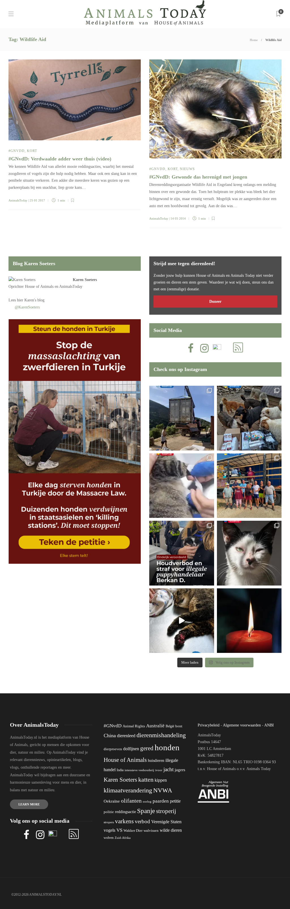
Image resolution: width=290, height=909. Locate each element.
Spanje (146, 810)
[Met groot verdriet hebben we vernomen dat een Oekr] (249, 620)
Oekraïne (112, 801)
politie (109, 812)
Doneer (215, 301)
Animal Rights (134, 726)
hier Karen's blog (30, 300)
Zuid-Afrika (123, 837)
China (110, 735)
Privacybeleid (208, 725)
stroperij (166, 811)
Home (254, 40)
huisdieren (156, 760)
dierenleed (126, 735)
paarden (161, 801)
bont (178, 726)
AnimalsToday (17, 200)
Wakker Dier (132, 831)
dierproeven (113, 749)
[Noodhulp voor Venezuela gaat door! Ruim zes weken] (249, 553)
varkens (124, 821)
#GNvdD (16, 151)
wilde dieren (171, 830)
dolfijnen (131, 748)
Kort (32, 151)
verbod (142, 821)
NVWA (162, 790)
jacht (168, 769)
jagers (180, 769)
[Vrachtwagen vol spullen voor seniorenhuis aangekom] (249, 485)
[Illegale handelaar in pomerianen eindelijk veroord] (181, 553)
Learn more (29, 804)
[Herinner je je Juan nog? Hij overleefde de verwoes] (181, 485)
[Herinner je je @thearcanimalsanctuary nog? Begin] (181, 418)
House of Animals (39, 286)
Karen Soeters (85, 280)
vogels (109, 830)
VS (119, 830)
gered (146, 748)
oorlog (147, 801)
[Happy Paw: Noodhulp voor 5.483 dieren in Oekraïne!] (249, 418)
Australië (155, 725)
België (170, 726)
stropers (109, 822)
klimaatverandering (128, 790)
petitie (175, 801)
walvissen (151, 831)
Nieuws (187, 169)
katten (145, 779)
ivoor (158, 770)
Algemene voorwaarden (242, 725)
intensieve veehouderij (139, 770)
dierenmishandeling (161, 735)
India (120, 770)
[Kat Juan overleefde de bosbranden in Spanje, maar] (181, 620)
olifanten (131, 800)
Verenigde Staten (166, 821)
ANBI (269, 725)
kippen (161, 780)
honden (167, 747)
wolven (109, 838)
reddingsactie (125, 812)
